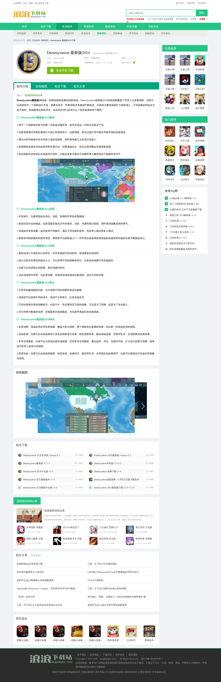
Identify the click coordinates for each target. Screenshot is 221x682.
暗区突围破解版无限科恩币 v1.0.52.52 (183, 249)
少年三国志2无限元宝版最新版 (160, 19)
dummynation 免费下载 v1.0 (107, 471)
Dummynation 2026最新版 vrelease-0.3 (112, 455)
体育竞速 (37, 33)
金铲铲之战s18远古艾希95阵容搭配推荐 (107, 604)
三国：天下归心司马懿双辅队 (102, 563)
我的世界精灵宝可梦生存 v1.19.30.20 (182, 243)
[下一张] (128, 405)
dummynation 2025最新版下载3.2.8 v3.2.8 (114, 487)
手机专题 (132, 26)
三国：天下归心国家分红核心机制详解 (107, 588)
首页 (24, 26)
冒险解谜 (117, 33)
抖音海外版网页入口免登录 (30, 571)
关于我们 (81, 654)
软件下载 (46, 26)
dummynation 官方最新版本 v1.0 (39, 479)
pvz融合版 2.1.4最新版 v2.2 (183, 198)
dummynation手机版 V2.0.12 (108, 463)
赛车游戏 (133, 33)
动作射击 (165, 33)
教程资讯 (110, 26)
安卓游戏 (36, 40)
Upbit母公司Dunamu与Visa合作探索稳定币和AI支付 (113, 571)
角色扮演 (85, 33)
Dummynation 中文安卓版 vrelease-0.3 (41, 455)
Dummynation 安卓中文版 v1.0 (38, 471)
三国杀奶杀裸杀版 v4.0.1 (182, 226)
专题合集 (191, 3)
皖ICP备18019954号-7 (152, 658)
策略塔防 (101, 33)
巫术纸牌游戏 (182, 19)
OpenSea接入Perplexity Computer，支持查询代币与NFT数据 (46, 588)
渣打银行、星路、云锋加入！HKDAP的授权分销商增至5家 (117, 596)
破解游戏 (149, 33)
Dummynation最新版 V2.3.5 (36, 463)
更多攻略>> (36, 555)
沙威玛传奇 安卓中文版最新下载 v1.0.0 (186, 209)
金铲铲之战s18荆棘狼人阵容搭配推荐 (35, 580)
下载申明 (107, 654)
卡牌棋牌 (53, 33)
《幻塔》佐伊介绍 (26, 596)
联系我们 (94, 654)
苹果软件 (89, 26)
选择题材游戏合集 (33, 95)
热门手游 (180, 3)
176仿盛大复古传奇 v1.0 (181, 232)
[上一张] (44, 405)
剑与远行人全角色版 (135, 19)
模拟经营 (69, 33)
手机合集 (153, 26)
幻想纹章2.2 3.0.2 (178, 220)
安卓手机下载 (64, 70)
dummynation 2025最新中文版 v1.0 (40, 487)
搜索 (201, 12)
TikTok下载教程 (95, 580)
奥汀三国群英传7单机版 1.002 (184, 203)
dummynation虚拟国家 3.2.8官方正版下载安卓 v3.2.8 (116, 479)
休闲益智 (21, 33)
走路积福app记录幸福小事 (30, 563)
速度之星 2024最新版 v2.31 (183, 215)
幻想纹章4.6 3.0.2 (178, 237)
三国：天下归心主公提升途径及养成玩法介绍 (39, 604)
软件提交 (202, 3)
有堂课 (194, 19)
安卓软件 (67, 26)
